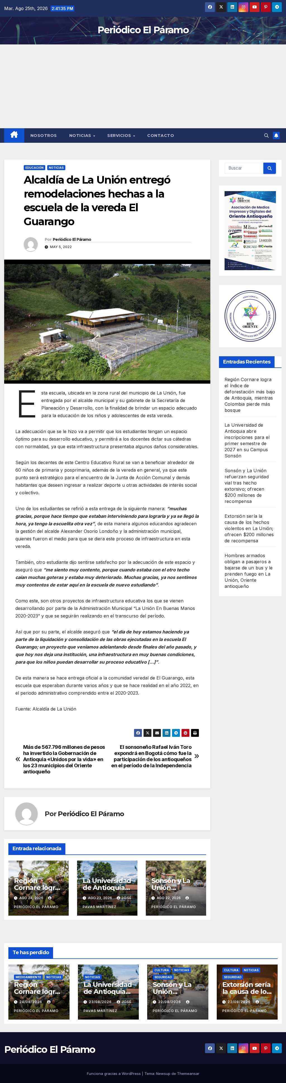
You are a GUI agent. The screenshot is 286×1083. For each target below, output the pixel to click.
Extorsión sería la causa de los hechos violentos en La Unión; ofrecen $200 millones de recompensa (249, 528)
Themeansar (188, 1073)
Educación (34, 167)
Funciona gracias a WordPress (114, 1073)
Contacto (160, 135)
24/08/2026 (31, 1002)
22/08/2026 (170, 1002)
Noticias (81, 135)
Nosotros (43, 135)
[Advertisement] (143, 86)
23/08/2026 (101, 1002)
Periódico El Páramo (143, 30)
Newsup (163, 1073)
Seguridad (163, 977)
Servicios (119, 135)
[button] (266, 135)
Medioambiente (28, 977)
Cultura (161, 970)
